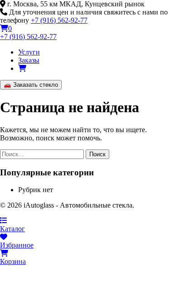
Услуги (29, 52)
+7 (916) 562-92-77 (59, 20)
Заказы (28, 60)
